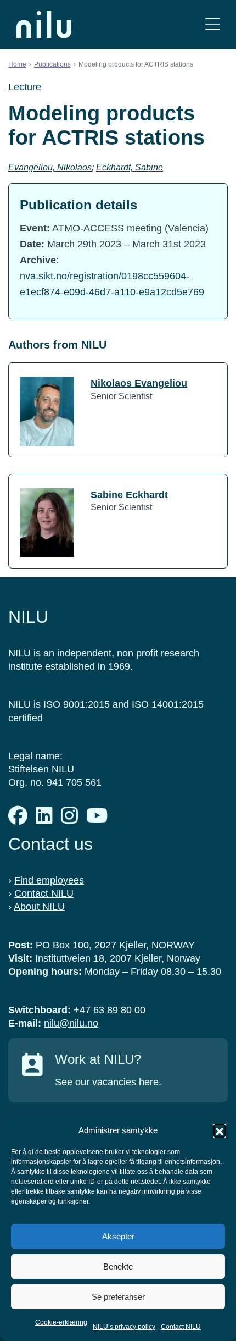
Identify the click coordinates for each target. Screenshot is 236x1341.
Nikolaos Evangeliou (139, 383)
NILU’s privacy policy (124, 1327)
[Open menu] (212, 24)
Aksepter (118, 1236)
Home (17, 64)
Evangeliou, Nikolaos (50, 167)
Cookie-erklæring (61, 1322)
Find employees (49, 880)
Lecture (24, 86)
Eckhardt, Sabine (129, 167)
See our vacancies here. (108, 1082)
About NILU (39, 906)
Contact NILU (181, 1327)
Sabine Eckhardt (129, 494)
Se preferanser (118, 1296)
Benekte (118, 1266)
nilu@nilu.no (71, 1023)
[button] (219, 1130)
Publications (52, 64)
